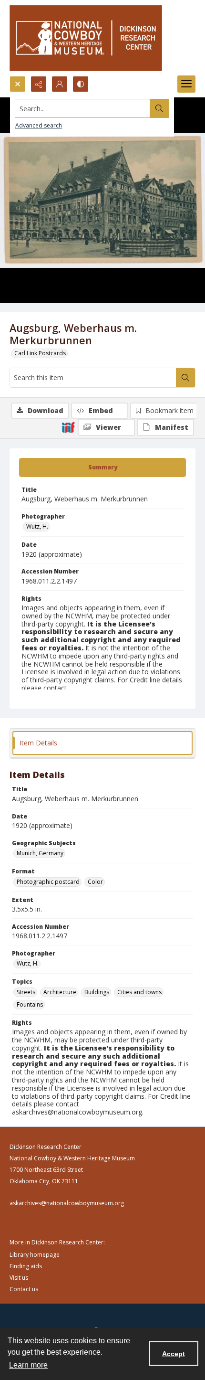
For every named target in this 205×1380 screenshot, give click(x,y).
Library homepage (35, 1255)
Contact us (24, 1289)
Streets (26, 992)
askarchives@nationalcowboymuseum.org (67, 1203)
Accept (173, 1354)
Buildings (96, 992)
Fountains (30, 1004)
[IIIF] (68, 427)
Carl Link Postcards (40, 353)
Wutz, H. (37, 526)
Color (95, 882)
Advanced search (38, 125)
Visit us (19, 1278)
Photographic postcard (48, 882)
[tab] (102, 467)
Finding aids (26, 1266)
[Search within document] (185, 377)
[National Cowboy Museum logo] (86, 38)
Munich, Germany (40, 853)
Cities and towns (139, 992)
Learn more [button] (28, 1365)
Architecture (59, 992)
